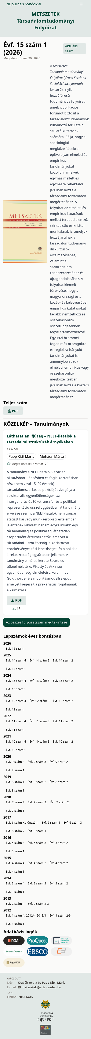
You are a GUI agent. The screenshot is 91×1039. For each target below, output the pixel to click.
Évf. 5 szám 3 (37, 843)
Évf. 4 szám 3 (37, 863)
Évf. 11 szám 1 (16, 730)
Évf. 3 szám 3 (37, 883)
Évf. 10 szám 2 (63, 741)
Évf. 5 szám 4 (15, 843)
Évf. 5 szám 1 (15, 851)
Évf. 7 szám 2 (59, 802)
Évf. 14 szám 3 (39, 660)
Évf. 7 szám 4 (15, 802)
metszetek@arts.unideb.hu (41, 987)
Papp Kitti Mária (21, 456)
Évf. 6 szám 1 (37, 831)
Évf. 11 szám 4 (16, 721)
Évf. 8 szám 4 (15, 782)
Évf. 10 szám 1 (16, 750)
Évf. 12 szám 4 (16, 701)
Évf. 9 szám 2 (59, 762)
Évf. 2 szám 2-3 (38, 904)
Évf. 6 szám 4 (51, 822)
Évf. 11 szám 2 (63, 721)
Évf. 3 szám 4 (15, 883)
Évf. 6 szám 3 (72, 822)
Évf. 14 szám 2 (63, 660)
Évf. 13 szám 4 (16, 681)
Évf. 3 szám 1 (15, 892)
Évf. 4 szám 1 (15, 871)
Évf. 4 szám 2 (59, 863)
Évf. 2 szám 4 (15, 904)
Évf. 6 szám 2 (15, 831)
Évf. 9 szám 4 (15, 762)
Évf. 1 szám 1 (15, 924)
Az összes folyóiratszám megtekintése (36, 622)
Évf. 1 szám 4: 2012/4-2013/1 (26, 915)
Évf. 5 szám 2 (59, 843)
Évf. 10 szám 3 (39, 741)
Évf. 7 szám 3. (37, 802)
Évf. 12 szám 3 (39, 701)
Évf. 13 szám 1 (16, 689)
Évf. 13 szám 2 (63, 681)
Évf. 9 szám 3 (37, 762)
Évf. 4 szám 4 (15, 863)
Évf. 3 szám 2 (59, 883)
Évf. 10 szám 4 (16, 741)
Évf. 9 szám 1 (15, 770)
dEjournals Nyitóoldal (24, 4)
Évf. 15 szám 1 (16, 648)
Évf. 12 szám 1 (16, 709)
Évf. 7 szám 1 (15, 811)
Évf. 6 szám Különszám (22, 822)
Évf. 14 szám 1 (16, 669)
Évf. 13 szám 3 (39, 681)
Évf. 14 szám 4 (16, 660)
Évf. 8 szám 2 (59, 782)
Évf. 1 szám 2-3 (60, 915)
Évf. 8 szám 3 (37, 782)
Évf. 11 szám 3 (39, 721)
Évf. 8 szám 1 (15, 790)
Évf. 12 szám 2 (63, 701)
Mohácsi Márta (52, 456)
